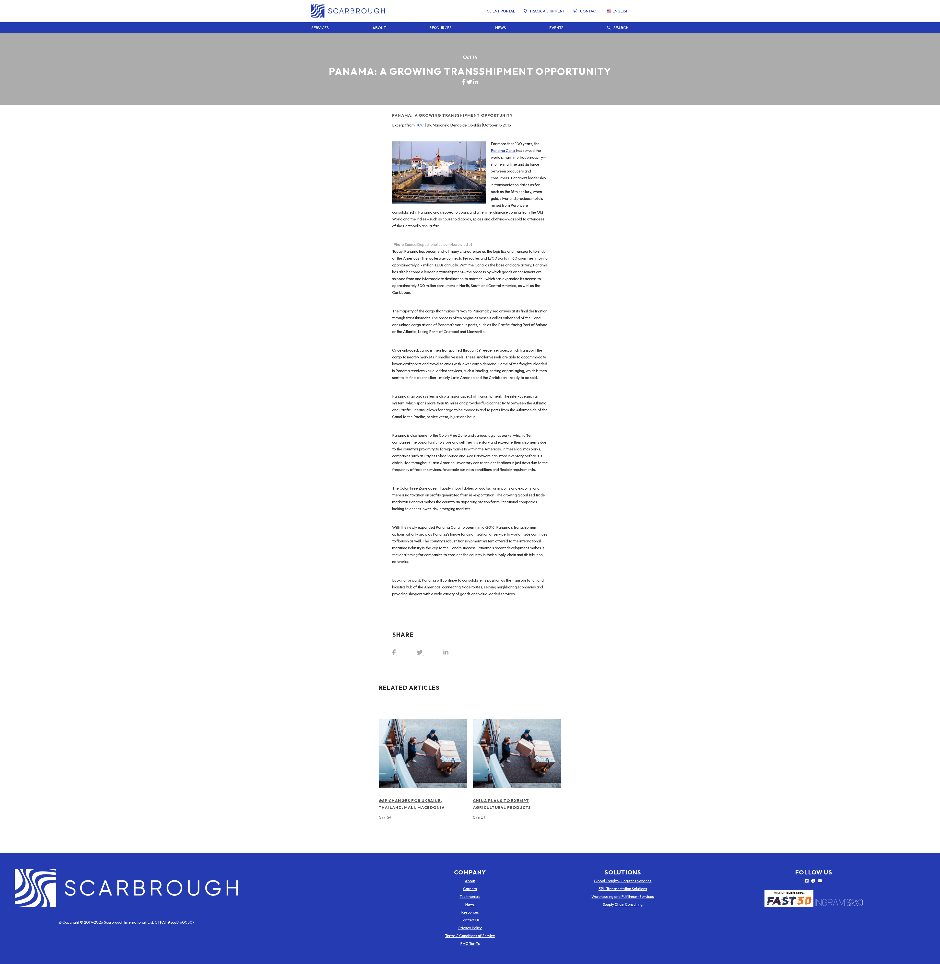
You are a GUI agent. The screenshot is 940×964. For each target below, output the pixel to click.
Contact (589, 11)
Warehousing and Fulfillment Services (622, 896)
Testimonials (469, 896)
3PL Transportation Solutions (623, 888)
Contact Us (470, 920)
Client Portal (501, 11)
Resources (440, 27)
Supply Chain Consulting (623, 904)
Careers (470, 888)
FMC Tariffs (470, 943)
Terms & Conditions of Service (470, 935)
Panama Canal (503, 150)
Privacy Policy (470, 927)
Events (556, 27)
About (379, 27)
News (500, 27)
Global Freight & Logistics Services (622, 880)
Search (621, 27)
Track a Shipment (547, 11)
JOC (420, 125)
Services (320, 27)
